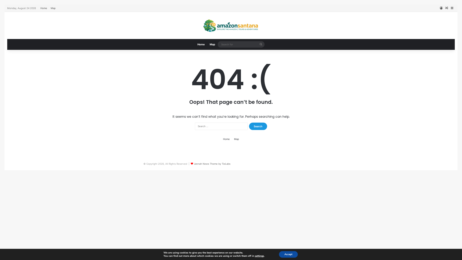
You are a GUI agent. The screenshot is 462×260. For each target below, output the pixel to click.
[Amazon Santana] (231, 25)
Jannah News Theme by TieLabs (212, 163)
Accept (288, 254)
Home (43, 8)
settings (259, 256)
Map (53, 8)
